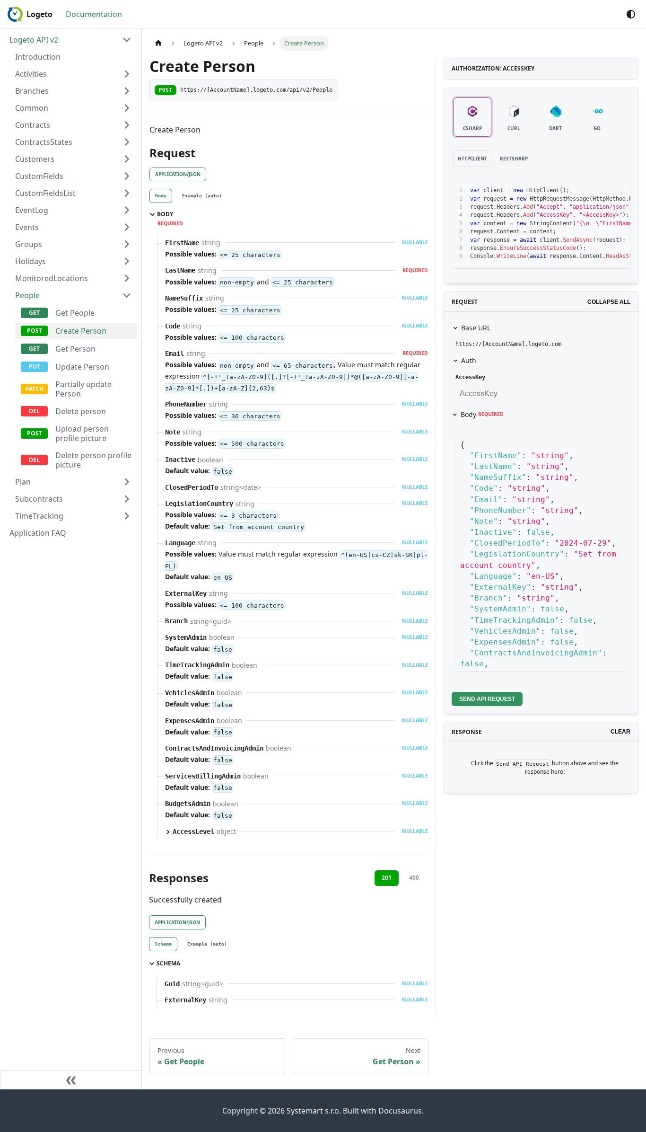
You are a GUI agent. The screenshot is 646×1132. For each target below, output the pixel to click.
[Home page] (158, 43)
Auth (468, 360)
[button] (73, 73)
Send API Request (487, 699)
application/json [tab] (178, 174)
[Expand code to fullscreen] (619, 191)
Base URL (475, 327)
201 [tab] (387, 878)
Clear (620, 731)
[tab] (160, 196)
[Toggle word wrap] (584, 191)
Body (482, 414)
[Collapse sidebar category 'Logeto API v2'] (126, 39)
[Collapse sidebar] (71, 1079)
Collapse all (608, 302)
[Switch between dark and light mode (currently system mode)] (630, 14)
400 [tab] (414, 878)
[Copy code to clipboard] (602, 191)
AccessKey (470, 377)
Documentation (94, 14)
